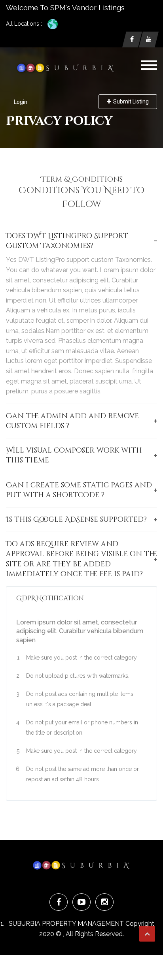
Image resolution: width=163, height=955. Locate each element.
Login (20, 102)
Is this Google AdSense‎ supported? (76, 519)
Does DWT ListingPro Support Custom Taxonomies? (67, 241)
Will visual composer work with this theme (74, 455)
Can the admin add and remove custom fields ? (72, 421)
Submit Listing (131, 101)
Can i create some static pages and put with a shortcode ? (79, 490)
